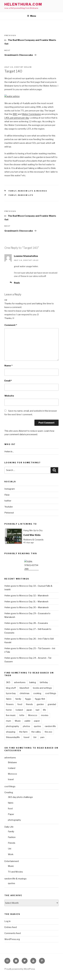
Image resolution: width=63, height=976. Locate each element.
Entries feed (10, 927)
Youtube (8, 506)
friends (29, 704)
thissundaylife (13, 737)
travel (26, 737)
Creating (8, 792)
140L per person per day (16, 118)
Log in (7, 921)
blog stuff (11, 688)
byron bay (11, 693)
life (44, 710)
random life (26, 195)
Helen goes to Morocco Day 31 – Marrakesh (26, 601)
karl (37, 710)
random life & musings (32, 191)
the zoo (48, 732)
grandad (52, 704)
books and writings (42, 688)
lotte (21, 715)
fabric (9, 699)
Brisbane (12, 762)
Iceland (19, 710)
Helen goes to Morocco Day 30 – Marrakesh (26, 607)
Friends (11, 843)
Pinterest (9, 512)
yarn (42, 737)
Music (18, 721)
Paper (11, 814)
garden (40, 704)
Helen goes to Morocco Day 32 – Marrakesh (26, 595)
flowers (10, 704)
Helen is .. (9, 451)
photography (12, 726)
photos (26, 726)
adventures (19, 682)
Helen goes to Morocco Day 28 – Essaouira (26, 623)
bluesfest (24, 688)
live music (11, 715)
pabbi (27, 721)
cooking (37, 693)
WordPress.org (12, 939)
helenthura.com (23, 4)
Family (12, 191)
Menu (33, 16)
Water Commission (31, 114)
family (12, 195)
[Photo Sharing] (12, 96)
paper (37, 721)
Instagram (9, 489)
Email (8, 380)
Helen (28, 67)
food (19, 704)
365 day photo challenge (20, 797)
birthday (44, 682)
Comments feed (12, 933)
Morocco (32, 715)
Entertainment (11, 861)
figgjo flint (40, 699)
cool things (50, 693)
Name (8, 365)
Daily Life (8, 827)
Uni (34, 737)
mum (8, 721)
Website (9, 395)
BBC (15, 114)
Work (10, 854)
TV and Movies (15, 871)
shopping (10, 732)
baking (32, 682)
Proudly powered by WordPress (19, 969)
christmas (24, 693)
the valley (36, 732)
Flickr (7, 495)
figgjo (28, 699)
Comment (10, 325)
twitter (7, 500)
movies (44, 715)
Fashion (12, 837)
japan (29, 710)
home (9, 710)
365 (8, 682)
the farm (23, 732)
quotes (37, 726)
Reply (17, 282)
